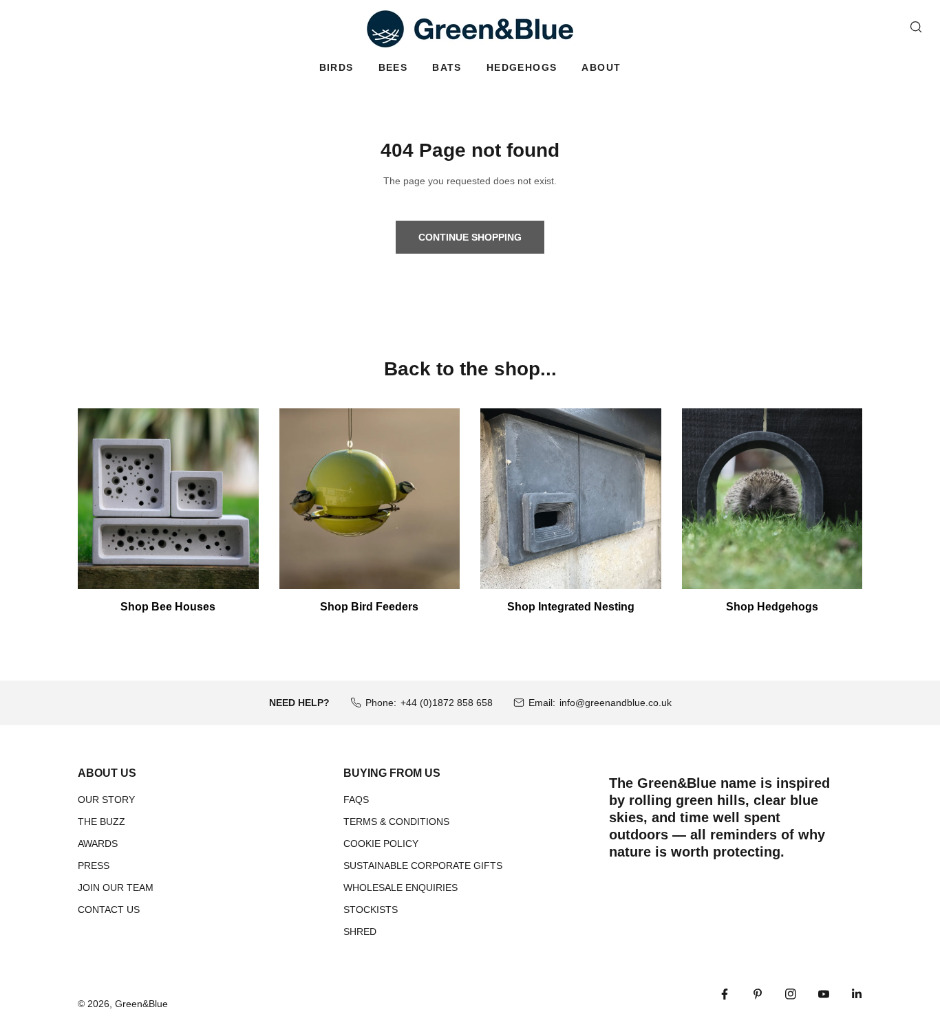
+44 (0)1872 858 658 (446, 702)
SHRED (359, 931)
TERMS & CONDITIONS (396, 821)
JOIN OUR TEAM (115, 887)
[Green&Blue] (470, 28)
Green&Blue (141, 1003)
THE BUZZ (101, 821)
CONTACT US (109, 909)
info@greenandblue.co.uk (615, 702)
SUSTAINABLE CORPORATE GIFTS (422, 865)
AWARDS (98, 843)
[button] (336, 67)
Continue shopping (470, 237)
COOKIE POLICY (380, 843)
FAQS (356, 799)
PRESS (93, 865)
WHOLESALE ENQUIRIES (400, 887)
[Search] (916, 27)
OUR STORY (106, 799)
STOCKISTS (370, 909)
